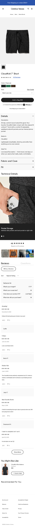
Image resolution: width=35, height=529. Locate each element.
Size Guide (30, 89)
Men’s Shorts (22, 14)
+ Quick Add (17, 473)
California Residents (23, 504)
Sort (2, 276)
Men (16, 14)
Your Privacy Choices (23, 513)
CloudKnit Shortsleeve (17, 464)
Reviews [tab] (5, 263)
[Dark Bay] (13, 86)
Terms (19, 517)
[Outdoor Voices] (17, 9)
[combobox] (17, 93)
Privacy (20, 508)
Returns (4, 504)
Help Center (5, 508)
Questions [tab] (25, 263)
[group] (17, 40)
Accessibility (5, 517)
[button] (10, 77)
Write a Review (10, 269)
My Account (5, 500)
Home (11, 14)
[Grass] (8, 86)
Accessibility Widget (23, 500)
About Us (4, 513)
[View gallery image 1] (3, 67)
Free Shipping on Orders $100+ (17, 108)
